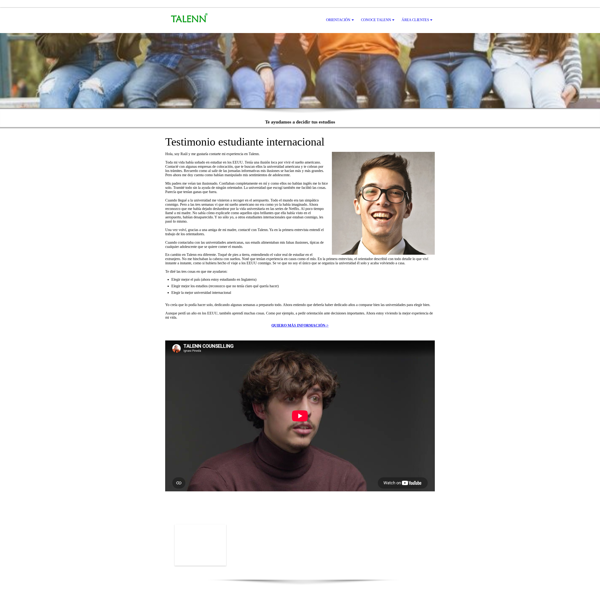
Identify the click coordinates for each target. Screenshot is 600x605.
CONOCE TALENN (376, 20)
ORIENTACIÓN (338, 20)
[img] (188, 20)
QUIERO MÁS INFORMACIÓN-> (300, 325)
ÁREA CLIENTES (415, 20)
